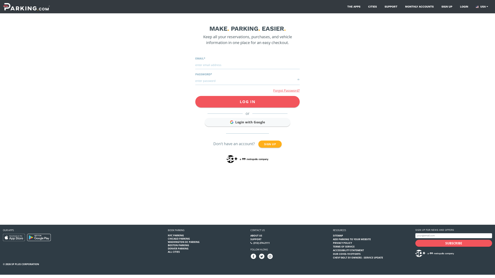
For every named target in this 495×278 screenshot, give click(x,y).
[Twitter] (262, 256)
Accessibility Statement (348, 250)
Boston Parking (178, 245)
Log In (247, 101)
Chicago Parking (179, 238)
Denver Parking (178, 248)
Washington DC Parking (184, 242)
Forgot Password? (286, 90)
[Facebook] (253, 256)
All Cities (174, 251)
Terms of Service (344, 246)
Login (464, 6)
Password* (203, 74)
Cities (372, 6)
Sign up (446, 6)
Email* (200, 58)
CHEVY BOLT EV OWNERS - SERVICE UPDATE (358, 257)
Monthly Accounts (419, 6)
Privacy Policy (342, 243)
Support (391, 6)
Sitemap (338, 235)
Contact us (257, 230)
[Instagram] (270, 256)
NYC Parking (176, 235)
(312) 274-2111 (261, 243)
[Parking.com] (26, 7)
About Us (256, 235)
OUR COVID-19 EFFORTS (347, 254)
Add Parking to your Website (352, 239)
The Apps (353, 6)
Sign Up (270, 144)
